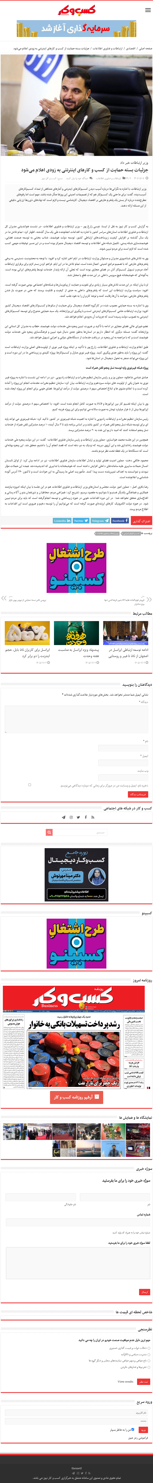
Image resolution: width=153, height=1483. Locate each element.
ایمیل (144, 756)
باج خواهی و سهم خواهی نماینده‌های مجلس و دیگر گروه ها (118, 1360)
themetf (77, 1468)
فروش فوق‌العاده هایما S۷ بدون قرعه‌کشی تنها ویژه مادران (124, 600)
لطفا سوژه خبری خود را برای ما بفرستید (129, 1243)
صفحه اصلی (145, 48)
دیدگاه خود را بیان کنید (77, 178)
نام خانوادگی (70, 1204)
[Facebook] (85, 817)
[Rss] (93, 817)
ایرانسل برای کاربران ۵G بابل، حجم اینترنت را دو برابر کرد (27, 653)
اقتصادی (130, 48)
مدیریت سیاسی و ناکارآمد (134, 1354)
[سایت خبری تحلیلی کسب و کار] (76, 9)
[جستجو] (49, 832)
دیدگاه (143, 702)
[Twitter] (78, 817)
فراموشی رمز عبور (138, 1437)
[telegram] (63, 817)
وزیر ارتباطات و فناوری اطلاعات (107, 533)
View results (125, 1381)
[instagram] (71, 817)
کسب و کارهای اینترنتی (131, 533)
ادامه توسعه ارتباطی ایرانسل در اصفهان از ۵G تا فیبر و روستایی (128, 653)
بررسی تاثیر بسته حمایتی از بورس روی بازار (27, 598)
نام (145, 741)
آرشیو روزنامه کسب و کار (73, 1097)
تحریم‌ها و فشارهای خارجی (134, 1367)
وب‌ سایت (142, 770)
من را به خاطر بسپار (120, 1429)
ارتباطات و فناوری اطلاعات (108, 48)
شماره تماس (143, 1214)
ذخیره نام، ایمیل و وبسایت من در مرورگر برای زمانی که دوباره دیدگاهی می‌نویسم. (104, 785)
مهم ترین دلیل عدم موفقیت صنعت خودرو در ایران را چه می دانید (114, 1340)
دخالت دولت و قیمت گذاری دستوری (128, 1348)
